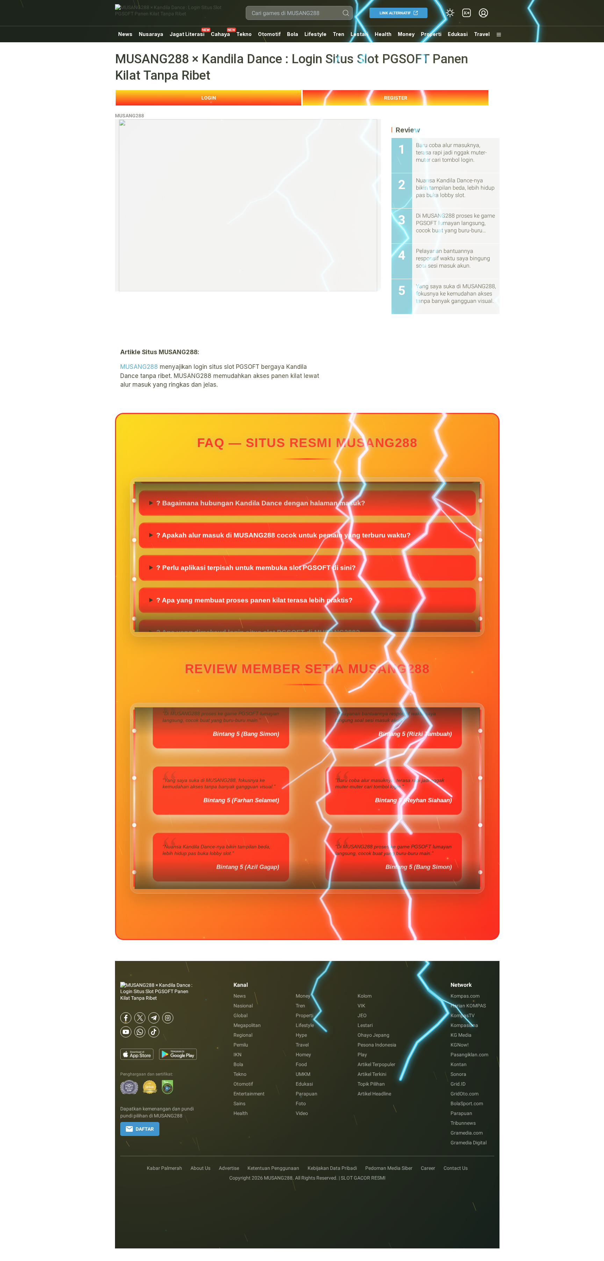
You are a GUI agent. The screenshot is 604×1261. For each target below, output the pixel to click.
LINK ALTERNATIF (395, 13)
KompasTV (463, 1015)
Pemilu (240, 1045)
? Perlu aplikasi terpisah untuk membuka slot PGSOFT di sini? (256, 567)
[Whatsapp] (139, 1031)
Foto (301, 1103)
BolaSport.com (467, 1103)
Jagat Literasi (187, 34)
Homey (303, 1054)
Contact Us (456, 1168)
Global (240, 1015)
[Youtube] (125, 1031)
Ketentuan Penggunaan (273, 1168)
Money (406, 34)
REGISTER (395, 98)
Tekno (244, 34)
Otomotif (269, 34)
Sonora (458, 1074)
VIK (361, 1005)
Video (302, 1113)
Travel (482, 34)
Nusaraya (151, 34)
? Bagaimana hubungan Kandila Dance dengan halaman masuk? (260, 502)
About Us (200, 1168)
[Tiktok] (153, 1031)
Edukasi (458, 34)
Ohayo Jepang (373, 1035)
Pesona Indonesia (377, 1045)
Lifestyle (315, 34)
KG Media (461, 1035)
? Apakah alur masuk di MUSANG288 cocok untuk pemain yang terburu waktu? (283, 535)
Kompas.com (465, 996)
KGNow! (460, 1045)
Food (301, 1064)
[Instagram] (167, 1017)
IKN (237, 1054)
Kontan (459, 1064)
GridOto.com (465, 1093)
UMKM (303, 1074)
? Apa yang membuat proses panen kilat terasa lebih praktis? (254, 599)
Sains (239, 1103)
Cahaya (220, 34)
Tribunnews (463, 1123)
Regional (242, 1035)
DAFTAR (145, 1129)
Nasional (243, 1005)
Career (428, 1168)
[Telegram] (153, 1017)
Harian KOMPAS (468, 1005)
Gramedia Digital (469, 1142)
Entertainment (249, 1093)
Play (362, 1054)
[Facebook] (125, 1017)
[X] (139, 1017)
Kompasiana (464, 1025)
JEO (362, 1015)
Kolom (365, 996)
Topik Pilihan (371, 1084)
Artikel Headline (374, 1093)
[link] (466, 13)
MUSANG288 (129, 115)
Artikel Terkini (372, 1074)
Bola (292, 34)
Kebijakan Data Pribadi (332, 1168)
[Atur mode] (449, 13)
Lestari (359, 36)
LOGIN (208, 98)
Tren (338, 34)
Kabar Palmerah (164, 1168)
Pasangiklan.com (469, 1054)
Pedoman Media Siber (388, 1168)
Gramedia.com (467, 1133)
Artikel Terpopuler (376, 1064)
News (125, 34)
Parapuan (306, 1093)
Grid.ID (458, 1084)
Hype (301, 1035)
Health (383, 34)
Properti (431, 34)
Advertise (229, 1168)
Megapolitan (247, 1025)
